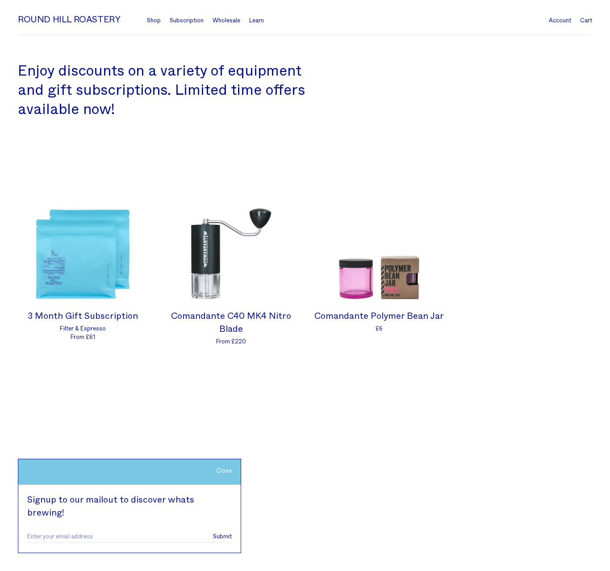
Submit (222, 537)
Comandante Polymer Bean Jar (379, 316)
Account (560, 21)
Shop (154, 21)
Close (224, 471)
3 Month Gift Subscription (83, 316)
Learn (256, 21)
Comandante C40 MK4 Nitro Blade (231, 323)
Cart (586, 21)
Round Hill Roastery (69, 19)
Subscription (187, 21)
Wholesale (226, 21)
